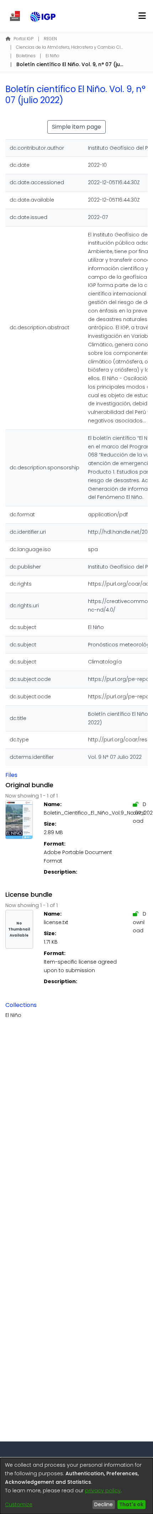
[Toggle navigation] (142, 16)
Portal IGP (23, 39)
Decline (103, 1504)
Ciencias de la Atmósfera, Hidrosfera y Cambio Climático (69, 47)
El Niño (52, 56)
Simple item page (76, 127)
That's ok (131, 1504)
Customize (18, 1504)
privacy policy (103, 1490)
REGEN (50, 39)
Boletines (26, 56)
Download (139, 813)
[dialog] (76, 1486)
